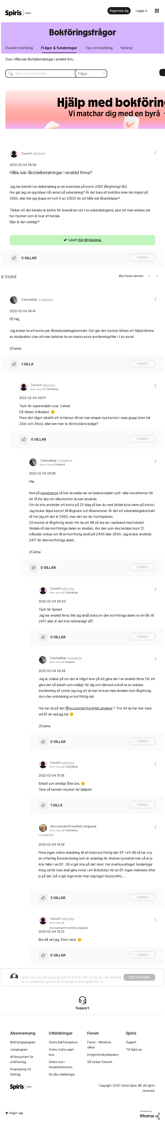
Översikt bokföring (19, 48)
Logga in (141, 10)
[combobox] (53, 73)
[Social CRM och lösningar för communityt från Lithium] (150, 1114)
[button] (155, 152)
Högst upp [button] (16, 1113)
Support (131, 1042)
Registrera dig (119, 10)
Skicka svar (139, 977)
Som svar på (44, 389)
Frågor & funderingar (59, 48)
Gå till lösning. (90, 240)
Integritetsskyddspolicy (103, 1054)
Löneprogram (19, 1049)
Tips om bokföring (99, 48)
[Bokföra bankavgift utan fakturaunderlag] (149, 276)
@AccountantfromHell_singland (88, 708)
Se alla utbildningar (62, 1074)
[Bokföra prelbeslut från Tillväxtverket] (157, 276)
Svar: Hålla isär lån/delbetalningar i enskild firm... (40, 59)
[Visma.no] (18, 13)
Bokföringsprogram (22, 1042)
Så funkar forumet (99, 1062)
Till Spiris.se (134, 1049)
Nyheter (127, 48)
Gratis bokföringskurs (63, 1042)
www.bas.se (49, 493)
